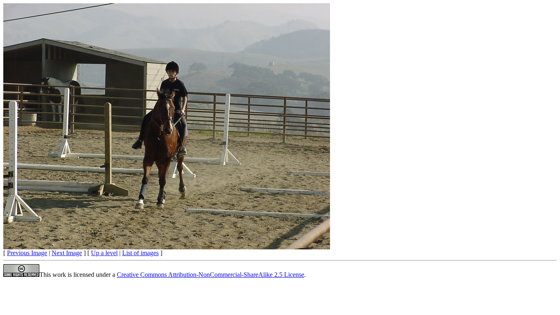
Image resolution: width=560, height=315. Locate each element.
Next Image (67, 252)
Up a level (104, 252)
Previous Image (27, 252)
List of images (140, 252)
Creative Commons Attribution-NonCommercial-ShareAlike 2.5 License (210, 274)
